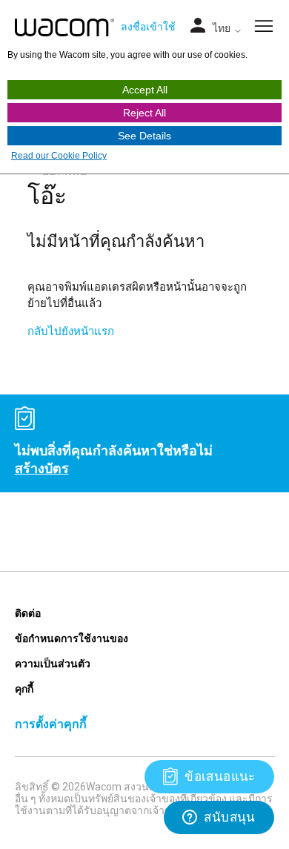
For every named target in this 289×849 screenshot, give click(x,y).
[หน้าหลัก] (65, 27)
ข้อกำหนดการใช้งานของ (71, 638)
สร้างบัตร (42, 468)
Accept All (144, 90)
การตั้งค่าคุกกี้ (51, 723)
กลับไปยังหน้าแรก (70, 330)
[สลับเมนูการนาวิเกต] (197, 26)
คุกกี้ (24, 688)
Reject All (144, 113)
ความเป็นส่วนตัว (52, 663)
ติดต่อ (28, 613)
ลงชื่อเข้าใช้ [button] (148, 26)
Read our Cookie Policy (59, 156)
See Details (144, 136)
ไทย (223, 28)
